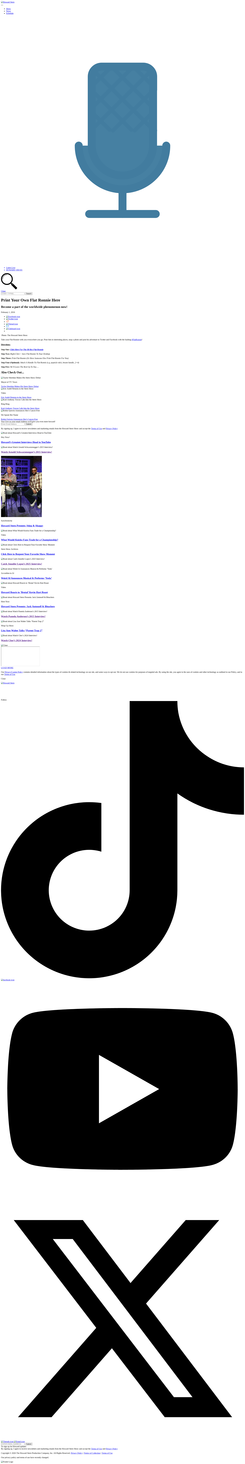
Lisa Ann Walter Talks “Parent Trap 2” (21, 630)
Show (8, 9)
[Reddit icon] (7, 322)
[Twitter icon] (12, 319)
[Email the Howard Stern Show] (19, 1441)
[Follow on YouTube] (122, 1196)
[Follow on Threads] (7, 1441)
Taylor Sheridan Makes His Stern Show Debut (20, 386)
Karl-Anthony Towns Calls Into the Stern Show (20, 408)
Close (3, 291)
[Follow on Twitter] (122, 1439)
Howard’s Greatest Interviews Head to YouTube (26, 442)
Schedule (10, 13)
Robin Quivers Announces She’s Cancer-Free (19, 419)
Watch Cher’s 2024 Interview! (16, 640)
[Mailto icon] (7, 326)
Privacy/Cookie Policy (14, 672)
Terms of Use (96, 428)
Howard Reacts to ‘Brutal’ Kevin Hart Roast (24, 592)
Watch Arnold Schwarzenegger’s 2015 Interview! (26, 452)
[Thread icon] (12, 324)
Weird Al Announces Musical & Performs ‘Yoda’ (26, 578)
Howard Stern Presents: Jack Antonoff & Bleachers (28, 606)
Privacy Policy (112, 428)
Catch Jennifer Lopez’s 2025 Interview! (21, 564)
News (8, 11)
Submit (28, 424)
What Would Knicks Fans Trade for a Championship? (29, 539)
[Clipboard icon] (13, 329)
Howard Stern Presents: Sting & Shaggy (22, 525)
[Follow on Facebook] (7, 980)
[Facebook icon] (13, 316)
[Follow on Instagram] (15, 700)
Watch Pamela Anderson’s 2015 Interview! (23, 616)
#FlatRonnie (137, 340)
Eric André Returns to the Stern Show (16, 397)
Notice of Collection (92, 1453)
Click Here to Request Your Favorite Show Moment (28, 554)
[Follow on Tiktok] (122, 978)
